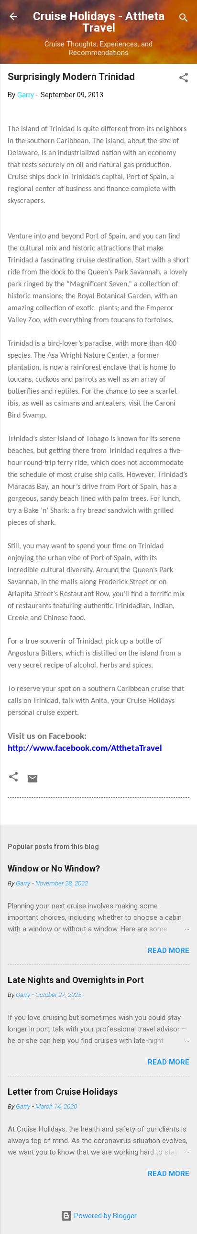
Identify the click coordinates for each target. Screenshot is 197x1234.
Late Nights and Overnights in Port (76, 980)
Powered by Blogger (104, 1215)
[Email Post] (32, 782)
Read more (168, 950)
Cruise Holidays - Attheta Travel (98, 22)
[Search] (183, 19)
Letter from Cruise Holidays (63, 1092)
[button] (183, 79)
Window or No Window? (54, 868)
